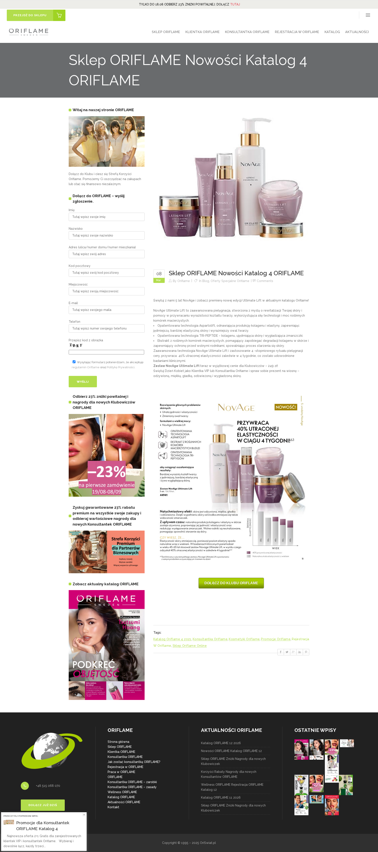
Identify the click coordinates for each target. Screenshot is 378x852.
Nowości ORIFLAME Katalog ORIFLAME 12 (231, 751)
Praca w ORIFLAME (121, 772)
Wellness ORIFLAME (122, 792)
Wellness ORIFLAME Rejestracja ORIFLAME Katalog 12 (232, 787)
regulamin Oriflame (86, 367)
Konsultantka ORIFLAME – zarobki (132, 782)
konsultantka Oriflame (210, 639)
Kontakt (113, 807)
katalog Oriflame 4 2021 (172, 639)
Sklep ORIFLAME (120, 747)
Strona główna (118, 741)
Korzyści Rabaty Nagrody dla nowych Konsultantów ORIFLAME (228, 774)
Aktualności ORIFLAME (124, 802)
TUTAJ (235, 4)
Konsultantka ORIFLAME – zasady (132, 787)
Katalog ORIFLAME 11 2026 (221, 797)
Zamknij (84, 814)
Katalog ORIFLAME (121, 797)
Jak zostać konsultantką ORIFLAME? (134, 762)
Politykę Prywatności (121, 367)
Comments (265, 281)
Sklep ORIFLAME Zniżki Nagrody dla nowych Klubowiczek (233, 761)
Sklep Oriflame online (190, 645)
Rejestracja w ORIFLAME (125, 767)
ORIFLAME (115, 777)
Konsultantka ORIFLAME (125, 757)
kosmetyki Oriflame (244, 639)
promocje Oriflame (275, 639)
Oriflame (183, 281)
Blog (205, 281)
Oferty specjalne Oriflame (230, 281)
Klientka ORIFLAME (121, 752)
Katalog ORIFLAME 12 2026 (221, 743)
